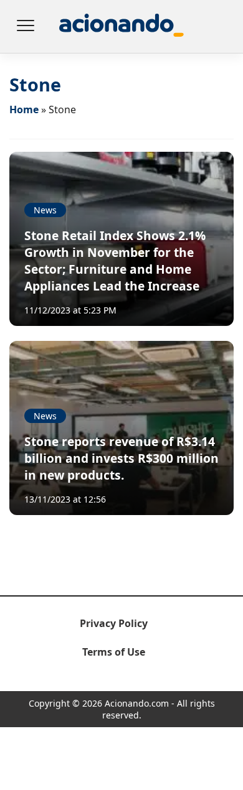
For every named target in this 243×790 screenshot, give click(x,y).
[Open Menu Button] (24, 26)
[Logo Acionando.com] (121, 26)
